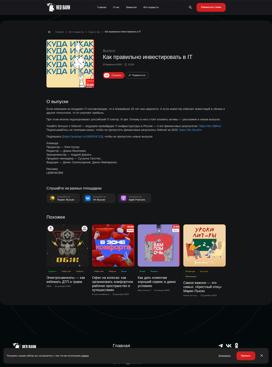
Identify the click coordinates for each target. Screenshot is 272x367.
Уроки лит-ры (190, 295)
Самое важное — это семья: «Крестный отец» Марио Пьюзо (202, 287)
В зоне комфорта (100, 294)
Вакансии (131, 7)
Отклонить (225, 356)
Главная (101, 7)
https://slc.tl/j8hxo (210, 126)
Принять (246, 356)
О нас (116, 7)
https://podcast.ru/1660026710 (82, 136)
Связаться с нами (211, 7)
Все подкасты (151, 7)
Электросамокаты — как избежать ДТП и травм (65, 280)
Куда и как (94, 32)
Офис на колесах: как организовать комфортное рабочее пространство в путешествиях (112, 284)
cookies (85, 356)
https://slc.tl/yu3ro (190, 129)
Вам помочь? (144, 290)
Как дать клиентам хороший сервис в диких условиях (157, 282)
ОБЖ (48, 286)
